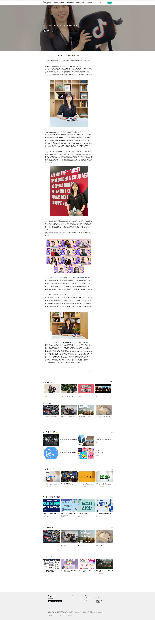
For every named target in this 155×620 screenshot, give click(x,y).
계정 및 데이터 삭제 (99, 602)
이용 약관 (97, 598)
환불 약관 (97, 601)
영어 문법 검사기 (87, 597)
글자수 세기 (86, 598)
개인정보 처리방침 (99, 600)
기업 (73, 597)
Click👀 (78, 366)
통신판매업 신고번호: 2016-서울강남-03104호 (57, 612)
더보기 (112, 432)
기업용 (104, 2)
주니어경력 (97, 455)
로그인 (109, 2)
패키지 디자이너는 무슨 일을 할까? (50, 416)
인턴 (61, 442)
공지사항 (97, 597)
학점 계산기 (86, 600)
